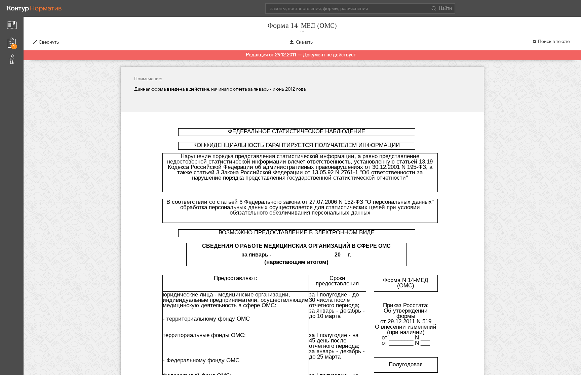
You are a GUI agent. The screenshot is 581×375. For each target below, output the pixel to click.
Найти (445, 8)
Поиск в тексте (554, 41)
